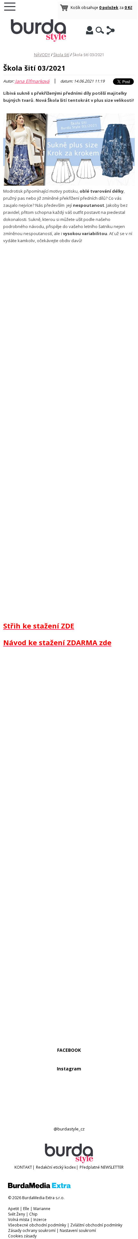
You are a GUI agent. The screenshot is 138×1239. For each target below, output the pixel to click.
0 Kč (128, 7)
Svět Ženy (16, 1214)
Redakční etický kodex (56, 1167)
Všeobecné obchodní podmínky (37, 1225)
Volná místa (18, 1219)
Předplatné (90, 1167)
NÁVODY (42, 54)
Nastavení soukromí (78, 1230)
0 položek (108, 7)
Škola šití (61, 54)
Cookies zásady (22, 1236)
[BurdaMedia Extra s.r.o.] (39, 1187)
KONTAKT (23, 1167)
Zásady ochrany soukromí (32, 1230)
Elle (26, 1208)
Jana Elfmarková (32, 81)
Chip (33, 1214)
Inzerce (40, 1219)
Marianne (41, 1208)
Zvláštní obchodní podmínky (96, 1225)
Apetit (13, 1208)
